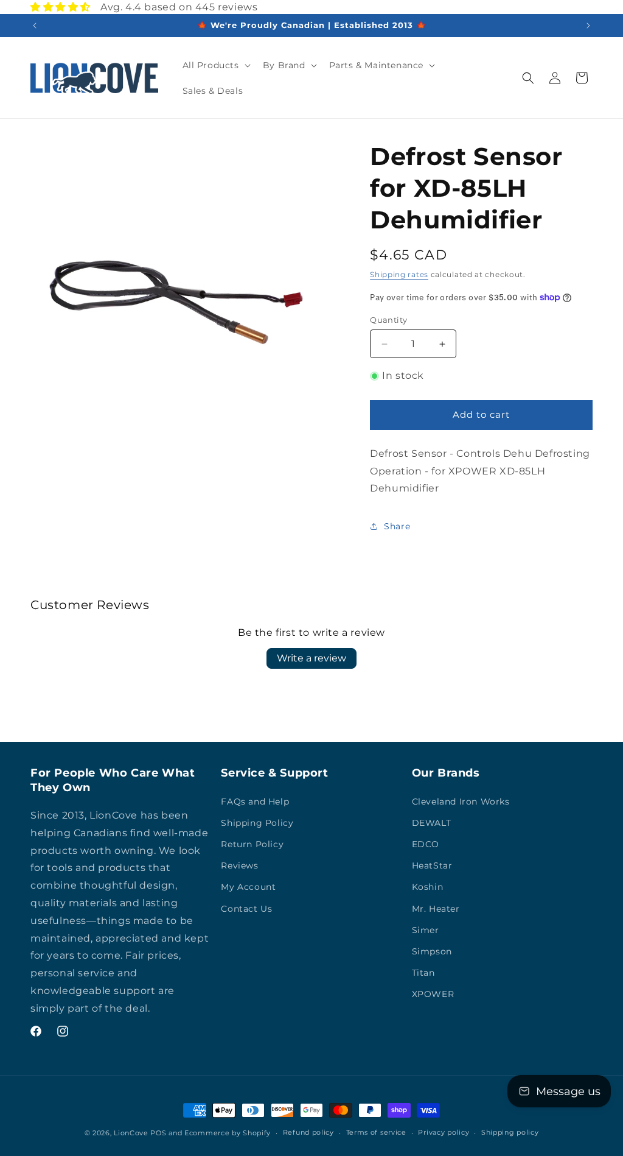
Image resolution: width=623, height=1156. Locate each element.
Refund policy (308, 1132)
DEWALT (431, 822)
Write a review (311, 658)
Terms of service (376, 1132)
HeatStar (432, 865)
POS (158, 1133)
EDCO (425, 844)
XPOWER (433, 994)
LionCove (131, 1133)
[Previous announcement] (34, 25)
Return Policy (252, 844)
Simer (425, 930)
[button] (215, 65)
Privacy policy (443, 1132)
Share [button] (397, 526)
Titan (423, 972)
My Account (248, 886)
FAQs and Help (255, 801)
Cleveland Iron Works (461, 801)
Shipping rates (399, 274)
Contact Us (246, 908)
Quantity (388, 320)
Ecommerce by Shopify (227, 1133)
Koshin (428, 886)
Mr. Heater (436, 908)
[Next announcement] (588, 25)
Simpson (432, 951)
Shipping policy (510, 1132)
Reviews (239, 865)
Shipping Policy (257, 822)
